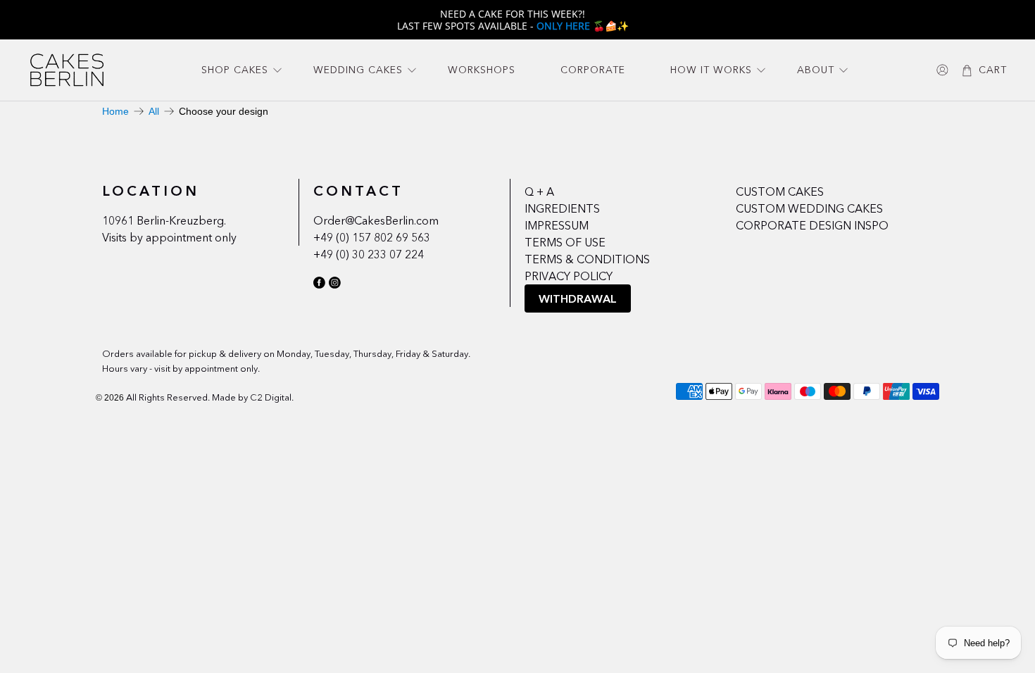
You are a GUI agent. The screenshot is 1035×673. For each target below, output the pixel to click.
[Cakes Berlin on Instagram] (335, 285)
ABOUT (815, 69)
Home (115, 111)
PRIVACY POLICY (569, 276)
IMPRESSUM (557, 225)
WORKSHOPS (481, 69)
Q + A (539, 191)
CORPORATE (592, 69)
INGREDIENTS (562, 208)
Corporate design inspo (812, 225)
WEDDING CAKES (358, 69)
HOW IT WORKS (711, 69)
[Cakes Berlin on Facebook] (319, 285)
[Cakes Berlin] (67, 70)
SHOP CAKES (234, 69)
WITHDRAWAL (578, 298)
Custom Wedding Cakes (809, 208)
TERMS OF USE (565, 242)
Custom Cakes (780, 191)
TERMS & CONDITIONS (587, 259)
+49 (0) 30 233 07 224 (368, 254)
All (154, 111)
